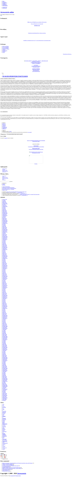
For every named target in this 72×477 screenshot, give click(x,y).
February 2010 (4, 324)
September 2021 (4, 215)
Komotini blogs (4, 50)
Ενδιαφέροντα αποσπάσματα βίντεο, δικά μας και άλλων (37, 33)
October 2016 (4, 257)
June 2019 (4, 232)
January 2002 (4, 394)
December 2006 (4, 357)
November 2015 (4, 266)
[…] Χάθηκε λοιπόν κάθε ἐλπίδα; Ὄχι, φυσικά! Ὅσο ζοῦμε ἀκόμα (29, 194)
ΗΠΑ (3, 415)
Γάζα (2, 408)
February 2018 (4, 245)
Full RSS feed (4, 8)
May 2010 (4, 321)
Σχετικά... (36, 163)
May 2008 (4, 342)
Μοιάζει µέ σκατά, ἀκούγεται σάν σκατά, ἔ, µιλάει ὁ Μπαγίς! (11, 468)
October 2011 (4, 307)
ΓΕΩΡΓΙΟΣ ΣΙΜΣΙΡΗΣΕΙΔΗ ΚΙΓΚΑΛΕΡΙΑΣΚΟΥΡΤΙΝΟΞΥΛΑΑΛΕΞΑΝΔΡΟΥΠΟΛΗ (36, 70)
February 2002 (4, 393)
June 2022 (4, 207)
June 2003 (4, 388)
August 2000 (4, 398)
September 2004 (4, 381)
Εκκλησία (4, 411)
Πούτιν (3, 430)
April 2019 (4, 233)
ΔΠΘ (3, 409)
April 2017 (4, 252)
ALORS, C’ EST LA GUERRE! (7, 464)
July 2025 (3, 200)
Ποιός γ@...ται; (4, 190)
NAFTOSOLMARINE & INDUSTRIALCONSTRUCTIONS (36, 66)
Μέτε (3, 422)
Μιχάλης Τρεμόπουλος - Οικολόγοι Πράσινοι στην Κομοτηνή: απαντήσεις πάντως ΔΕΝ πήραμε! (17, 463)
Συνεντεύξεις (4, 179)
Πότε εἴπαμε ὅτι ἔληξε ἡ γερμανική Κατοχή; (9, 188)
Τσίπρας (3, 444)
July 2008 (3, 340)
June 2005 (4, 373)
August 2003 (4, 387)
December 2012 (4, 295)
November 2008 (4, 337)
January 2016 (4, 264)
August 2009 (4, 329)
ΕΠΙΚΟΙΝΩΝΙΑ (5, 5)
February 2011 (4, 313)
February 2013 (4, 293)
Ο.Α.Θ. (3, 52)
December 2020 (4, 220)
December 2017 (4, 246)
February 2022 (4, 210)
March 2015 (4, 273)
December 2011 (4, 305)
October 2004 (4, 380)
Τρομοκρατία (5, 443)
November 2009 (4, 326)
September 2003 (4, 386)
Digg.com (3, 123)
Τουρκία (4, 441)
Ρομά (3, 432)
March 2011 (4, 312)
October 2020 (4, 222)
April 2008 (4, 343)
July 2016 (3, 259)
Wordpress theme (18, 475)
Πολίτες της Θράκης (5, 46)
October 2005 (4, 369)
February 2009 (4, 334)
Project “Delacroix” (5, 470)
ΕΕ (2, 410)
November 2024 (4, 203)
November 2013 (4, 285)
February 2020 (4, 227)
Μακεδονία (4, 423)
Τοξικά (10, 131)
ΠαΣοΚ (3, 427)
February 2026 (4, 199)
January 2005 (4, 377)
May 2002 (4, 391)
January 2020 (4, 228)
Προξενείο (4, 431)
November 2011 (4, 306)
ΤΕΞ (3, 437)
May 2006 (4, 363)
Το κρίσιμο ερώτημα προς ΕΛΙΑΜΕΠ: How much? (10, 465)
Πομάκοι (3, 429)
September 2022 (4, 206)
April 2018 (4, 243)
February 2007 (4, 355)
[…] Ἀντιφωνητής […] (23, 193)
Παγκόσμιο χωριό (4, 170)
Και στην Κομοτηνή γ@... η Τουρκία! (8, 189)
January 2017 (4, 254)
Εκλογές (4, 412)
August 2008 (4, 339)
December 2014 (4, 275)
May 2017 (4, 251)
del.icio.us (3, 126)
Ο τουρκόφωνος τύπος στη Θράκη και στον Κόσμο (36, 146)
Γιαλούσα (3, 51)
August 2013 (4, 288)
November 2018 (4, 237)
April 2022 (4, 209)
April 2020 (4, 225)
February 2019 (4, 234)
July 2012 (3, 299)
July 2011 (3, 309)
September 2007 (4, 349)
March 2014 (4, 282)
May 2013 (4, 290)
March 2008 (4, 344)
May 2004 (4, 382)
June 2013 (4, 289)
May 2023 (4, 204)
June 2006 (4, 362)
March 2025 (4, 202)
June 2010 (4, 320)
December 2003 (4, 385)
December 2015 (4, 265)
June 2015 (4, 270)
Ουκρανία (4, 426)
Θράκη (3, 416)
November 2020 (4, 221)
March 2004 (4, 383)
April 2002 (4, 392)
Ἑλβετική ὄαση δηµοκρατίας (6, 469)
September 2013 (4, 287)
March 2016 (4, 262)
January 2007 (4, 356)
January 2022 (4, 211)
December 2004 (4, 378)
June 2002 (4, 390)
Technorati (4, 125)
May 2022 (4, 208)
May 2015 (4, 271)
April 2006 (4, 364)
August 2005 (4, 371)
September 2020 (4, 223)
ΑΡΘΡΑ (3, 184)
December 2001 (4, 395)
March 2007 (4, 354)
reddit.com (4, 128)
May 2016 (4, 260)
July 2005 (3, 372)
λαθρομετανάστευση (4, 447)
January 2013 (4, 294)
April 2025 (4, 201)
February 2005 (4, 376)
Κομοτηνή (4, 419)
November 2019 (4, 230)
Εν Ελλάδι (3, 169)
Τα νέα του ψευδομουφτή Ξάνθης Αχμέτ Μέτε (36, 149)
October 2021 (4, 214)
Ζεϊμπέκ (3, 414)
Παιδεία (3, 428)
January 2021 (4, 219)
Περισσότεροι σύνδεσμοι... (67, 54)
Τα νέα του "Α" (4, 171)
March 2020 (4, 226)
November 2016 (4, 256)
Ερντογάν (3, 413)
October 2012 (4, 296)
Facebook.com (4, 127)
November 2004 (4, 379)
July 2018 (3, 240)
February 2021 (4, 218)
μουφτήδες (3, 448)
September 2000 (4, 397)
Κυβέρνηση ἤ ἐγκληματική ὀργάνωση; (8, 187)
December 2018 (4, 236)
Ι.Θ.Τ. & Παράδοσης (5, 47)
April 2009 (4, 332)
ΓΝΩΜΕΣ (4, 3)
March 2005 (4, 375)
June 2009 (4, 331)
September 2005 (4, 370)
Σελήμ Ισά (4, 435)
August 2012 (4, 298)
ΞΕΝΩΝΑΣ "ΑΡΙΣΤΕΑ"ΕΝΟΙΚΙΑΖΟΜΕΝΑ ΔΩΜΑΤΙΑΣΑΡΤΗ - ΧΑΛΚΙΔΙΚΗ (36, 62)
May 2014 (4, 281)
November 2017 (4, 247)
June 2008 (4, 341)
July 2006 (3, 361)
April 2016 (4, 261)
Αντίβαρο (3, 49)
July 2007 (3, 351)
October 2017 (4, 248)
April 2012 (4, 302)
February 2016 (4, 263)
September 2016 (4, 258)
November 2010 (4, 316)
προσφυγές (3, 449)
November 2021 (4, 213)
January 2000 (4, 399)
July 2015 (3, 269)
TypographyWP (12, 475)
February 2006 (4, 366)
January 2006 (4, 367)
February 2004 (4, 384)
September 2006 (4, 360)
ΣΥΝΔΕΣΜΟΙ (4, 4)
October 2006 (4, 359)
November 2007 (4, 347)
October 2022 (4, 205)
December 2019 (4, 229)
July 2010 (3, 319)
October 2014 (4, 277)
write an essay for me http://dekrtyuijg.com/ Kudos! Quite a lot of (16, 191)
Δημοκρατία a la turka (5, 178)
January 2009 (4, 335)
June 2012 (4, 300)
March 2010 (4, 323)
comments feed (4, 7)
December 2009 (4, 325)
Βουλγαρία (4, 407)
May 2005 (4, 374)
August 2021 (4, 216)
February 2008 (4, 345)
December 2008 (4, 336)
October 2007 (4, 348)
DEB (3, 404)
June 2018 (4, 241)
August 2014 (4, 279)
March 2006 (4, 365)
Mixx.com (4, 124)
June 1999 (4, 400)
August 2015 (4, 268)
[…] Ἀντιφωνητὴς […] (20, 192)
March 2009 (4, 333)
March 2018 (4, 244)
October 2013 (4, 286)
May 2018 (4, 242)
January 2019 (4, 235)
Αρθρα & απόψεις (4, 168)
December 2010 (4, 315)
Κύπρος (3, 421)
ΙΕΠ (2, 417)
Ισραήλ (4, 418)
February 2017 (4, 253)
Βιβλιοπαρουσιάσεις (5, 177)
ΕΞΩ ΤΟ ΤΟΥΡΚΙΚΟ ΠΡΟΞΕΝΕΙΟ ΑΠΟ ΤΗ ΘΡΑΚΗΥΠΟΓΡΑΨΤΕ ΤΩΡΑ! (36, 141)
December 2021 (4, 212)
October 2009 (4, 327)
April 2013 (4, 291)
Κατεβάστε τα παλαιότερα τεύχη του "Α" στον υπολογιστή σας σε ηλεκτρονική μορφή (37, 40)
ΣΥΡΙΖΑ (4, 434)
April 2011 (4, 311)
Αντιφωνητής (7, 12)
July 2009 (3, 330)
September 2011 (4, 308)
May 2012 (4, 301)
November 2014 (4, 276)
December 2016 (4, 255)
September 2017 (4, 249)
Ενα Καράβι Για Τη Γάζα (36, 152)
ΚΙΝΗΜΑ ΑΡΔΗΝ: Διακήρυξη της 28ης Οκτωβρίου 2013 (11, 467)
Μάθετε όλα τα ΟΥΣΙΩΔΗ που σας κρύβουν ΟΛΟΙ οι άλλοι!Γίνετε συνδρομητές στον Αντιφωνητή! (37, 24)
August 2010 (4, 318)
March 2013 (4, 292)
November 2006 (4, 358)
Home (3, 1)
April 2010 (4, 322)
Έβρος (3, 405)
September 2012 (4, 297)
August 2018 (4, 239)
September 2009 (4, 328)
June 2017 (4, 250)
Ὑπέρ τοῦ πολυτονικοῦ (6, 186)
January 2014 (4, 284)
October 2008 (4, 338)
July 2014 (3, 280)
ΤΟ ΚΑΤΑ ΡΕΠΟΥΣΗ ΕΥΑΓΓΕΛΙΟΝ (15, 76)
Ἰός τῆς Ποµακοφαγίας (5, 466)
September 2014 (4, 278)
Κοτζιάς (3, 420)
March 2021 (4, 217)
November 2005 (4, 368)
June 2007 (4, 352)
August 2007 (4, 350)
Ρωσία (3, 433)
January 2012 (4, 304)
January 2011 (4, 314)
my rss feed (29, 132)
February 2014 (4, 283)
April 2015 (4, 272)
